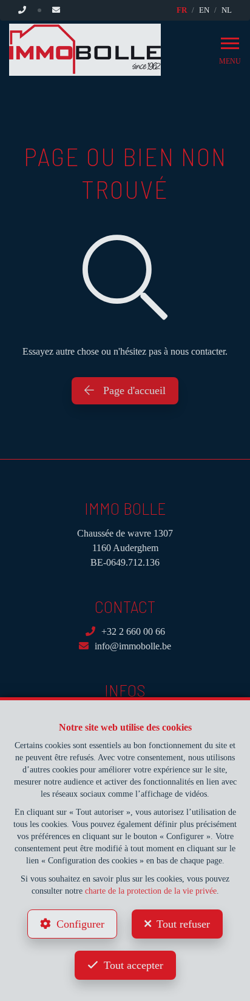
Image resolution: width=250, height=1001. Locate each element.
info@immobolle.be (133, 646)
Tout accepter (133, 965)
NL (226, 10)
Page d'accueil (133, 390)
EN (204, 10)
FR (182, 10)
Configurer (80, 924)
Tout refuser (183, 924)
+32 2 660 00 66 (133, 631)
